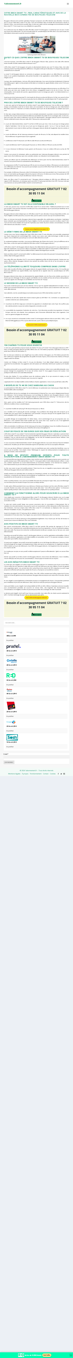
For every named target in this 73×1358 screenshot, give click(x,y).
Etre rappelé (37, 200)
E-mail (6, 754)
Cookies (53, 774)
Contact (45, 774)
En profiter (10, 640)
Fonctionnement (36, 774)
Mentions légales (14, 774)
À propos (25, 774)
